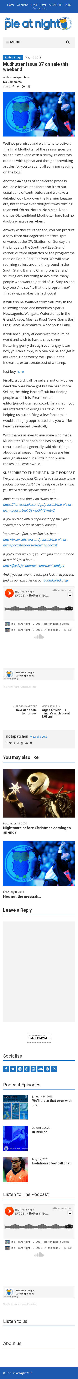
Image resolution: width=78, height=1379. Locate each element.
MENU (14, 42)
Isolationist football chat (51, 1163)
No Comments (12, 81)
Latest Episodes (28, 687)
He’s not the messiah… (22, 896)
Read (34, 5)
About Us (22, 5)
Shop (68, 5)
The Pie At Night (11, 687)
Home (11, 5)
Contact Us (39, 8)
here (20, 371)
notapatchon (20, 77)
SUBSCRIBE (55, 5)
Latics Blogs (13, 57)
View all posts (38, 736)
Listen (43, 5)
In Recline (39, 1132)
